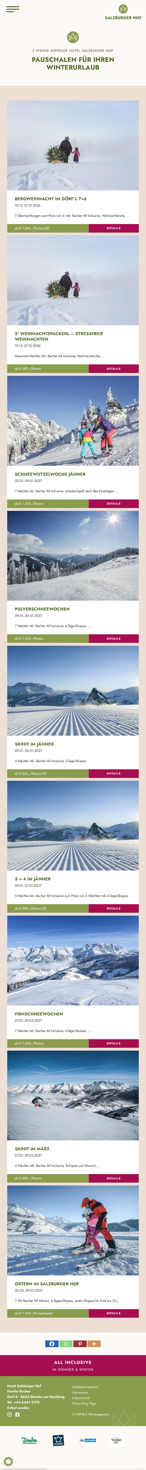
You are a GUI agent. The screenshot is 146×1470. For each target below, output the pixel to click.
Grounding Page (84, 1403)
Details (114, 228)
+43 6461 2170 (26, 1402)
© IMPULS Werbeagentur (90, 1414)
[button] (8, 1461)
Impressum (80, 1392)
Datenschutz (81, 1398)
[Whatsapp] (66, 1343)
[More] (94, 1343)
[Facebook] (52, 1343)
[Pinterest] (80, 1343)
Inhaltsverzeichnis (85, 1387)
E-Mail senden (18, 1407)
